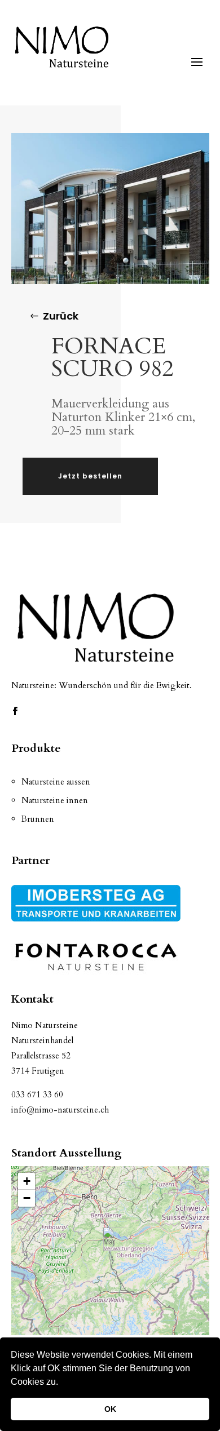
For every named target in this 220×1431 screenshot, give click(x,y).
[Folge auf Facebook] (15, 711)
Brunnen (37, 819)
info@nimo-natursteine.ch (60, 1109)
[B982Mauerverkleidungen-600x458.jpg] (110, 281)
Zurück (60, 316)
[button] (62, 1383)
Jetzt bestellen (90, 476)
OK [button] (110, 1409)
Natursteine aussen (55, 781)
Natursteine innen (54, 800)
